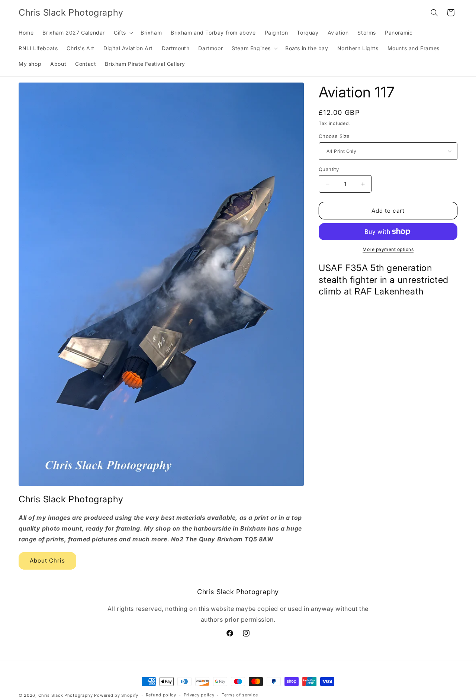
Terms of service (240, 695)
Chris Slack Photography (65, 695)
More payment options (388, 249)
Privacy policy (199, 695)
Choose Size (334, 136)
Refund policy (161, 695)
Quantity (329, 169)
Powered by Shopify (116, 695)
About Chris (47, 560)
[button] (122, 33)
